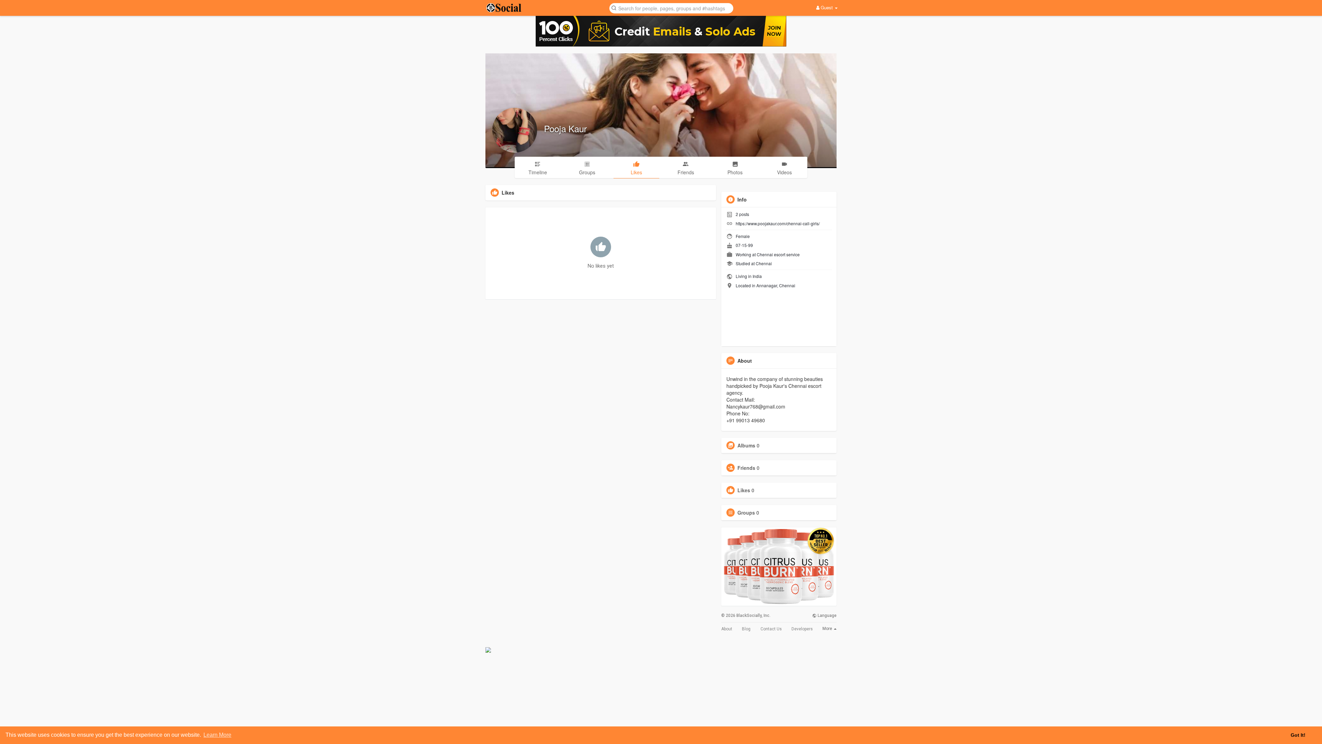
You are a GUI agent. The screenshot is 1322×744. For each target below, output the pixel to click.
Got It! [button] (1298, 735)
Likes (743, 490)
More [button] (827, 628)
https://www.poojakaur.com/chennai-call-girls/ (778, 223)
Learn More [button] (217, 735)
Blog (746, 629)
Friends (746, 468)
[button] (671, 7)
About (726, 629)
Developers (802, 629)
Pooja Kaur (565, 128)
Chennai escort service (778, 254)
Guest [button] (826, 7)
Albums (746, 445)
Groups (746, 512)
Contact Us (771, 629)
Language (827, 615)
